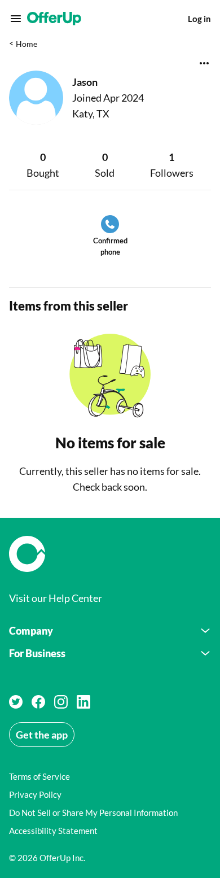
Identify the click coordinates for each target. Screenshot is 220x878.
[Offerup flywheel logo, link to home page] (110, 554)
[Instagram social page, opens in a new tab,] (61, 702)
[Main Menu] (16, 18)
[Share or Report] (204, 63)
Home (26, 44)
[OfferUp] (54, 18)
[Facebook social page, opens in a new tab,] (38, 702)
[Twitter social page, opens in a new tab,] (16, 702)
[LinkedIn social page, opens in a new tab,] (83, 702)
